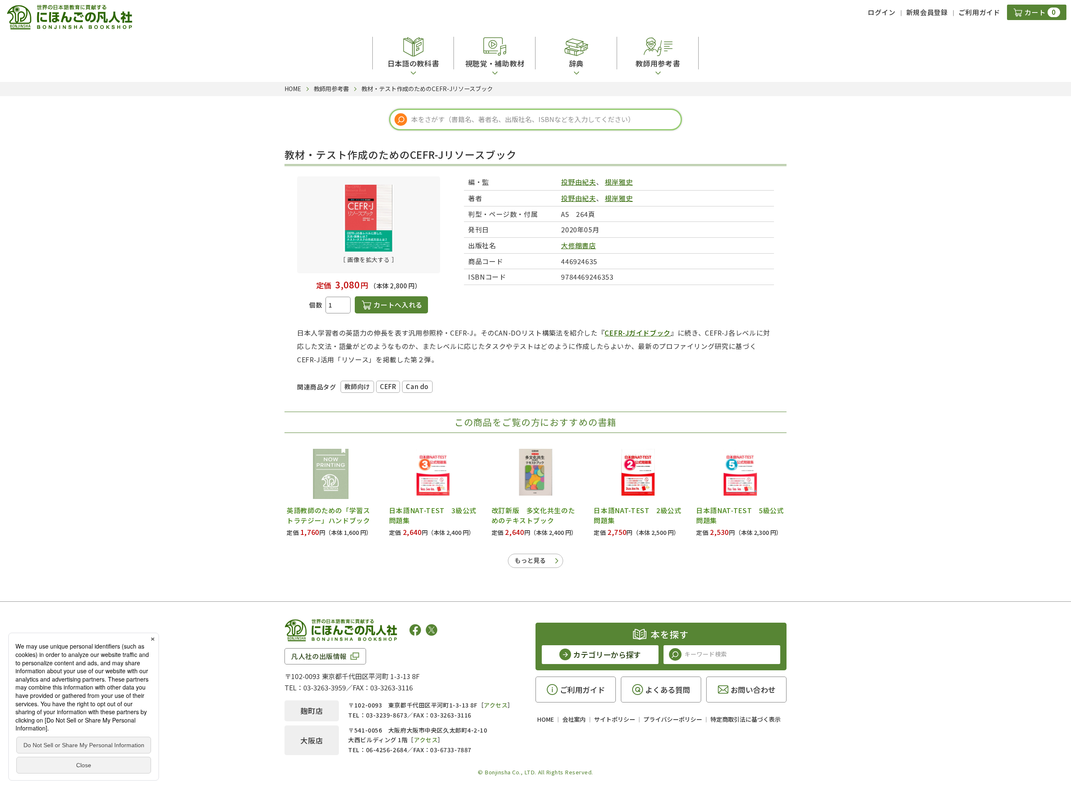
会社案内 (574, 719)
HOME (545, 719)
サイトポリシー (614, 719)
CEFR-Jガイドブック (638, 333)
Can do (417, 386)
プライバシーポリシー (672, 719)
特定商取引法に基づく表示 (745, 719)
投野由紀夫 (578, 182)
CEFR (388, 386)
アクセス (495, 705)
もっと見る (530, 560)
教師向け (357, 386)
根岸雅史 (619, 182)
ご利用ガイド (979, 12)
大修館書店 (578, 245)
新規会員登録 (927, 12)
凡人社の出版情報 (319, 656)
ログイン (882, 12)
